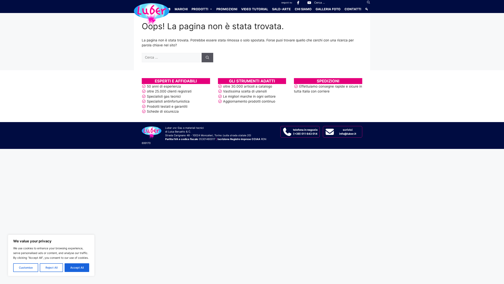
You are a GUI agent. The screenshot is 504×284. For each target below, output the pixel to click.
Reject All (51, 267)
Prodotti (200, 9)
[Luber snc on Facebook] (298, 2)
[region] (51, 255)
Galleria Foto (328, 9)
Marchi (181, 9)
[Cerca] (368, 2)
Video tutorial (254, 9)
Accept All (77, 267)
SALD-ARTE (281, 9)
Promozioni (226, 9)
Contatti (353, 9)
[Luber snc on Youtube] (309, 2)
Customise (26, 267)
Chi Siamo (303, 9)
